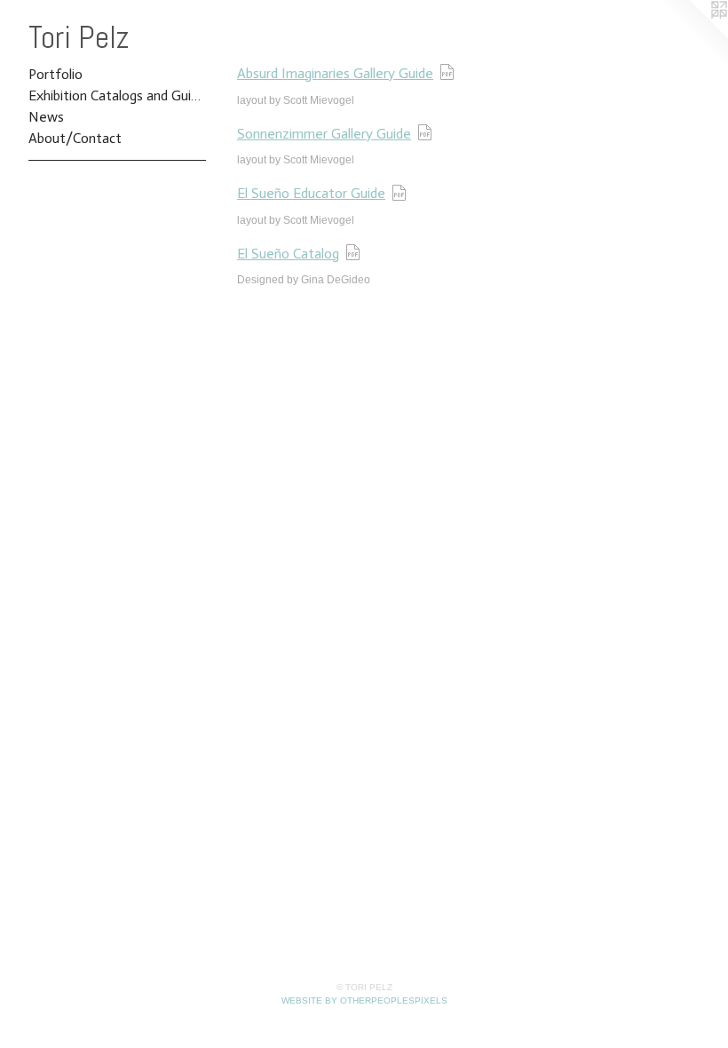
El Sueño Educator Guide (311, 193)
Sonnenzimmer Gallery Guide (324, 133)
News (46, 116)
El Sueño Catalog (288, 253)
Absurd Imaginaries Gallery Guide (335, 73)
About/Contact (75, 138)
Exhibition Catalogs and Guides (117, 95)
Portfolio (55, 74)
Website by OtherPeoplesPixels (364, 1000)
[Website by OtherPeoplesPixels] (692, 35)
